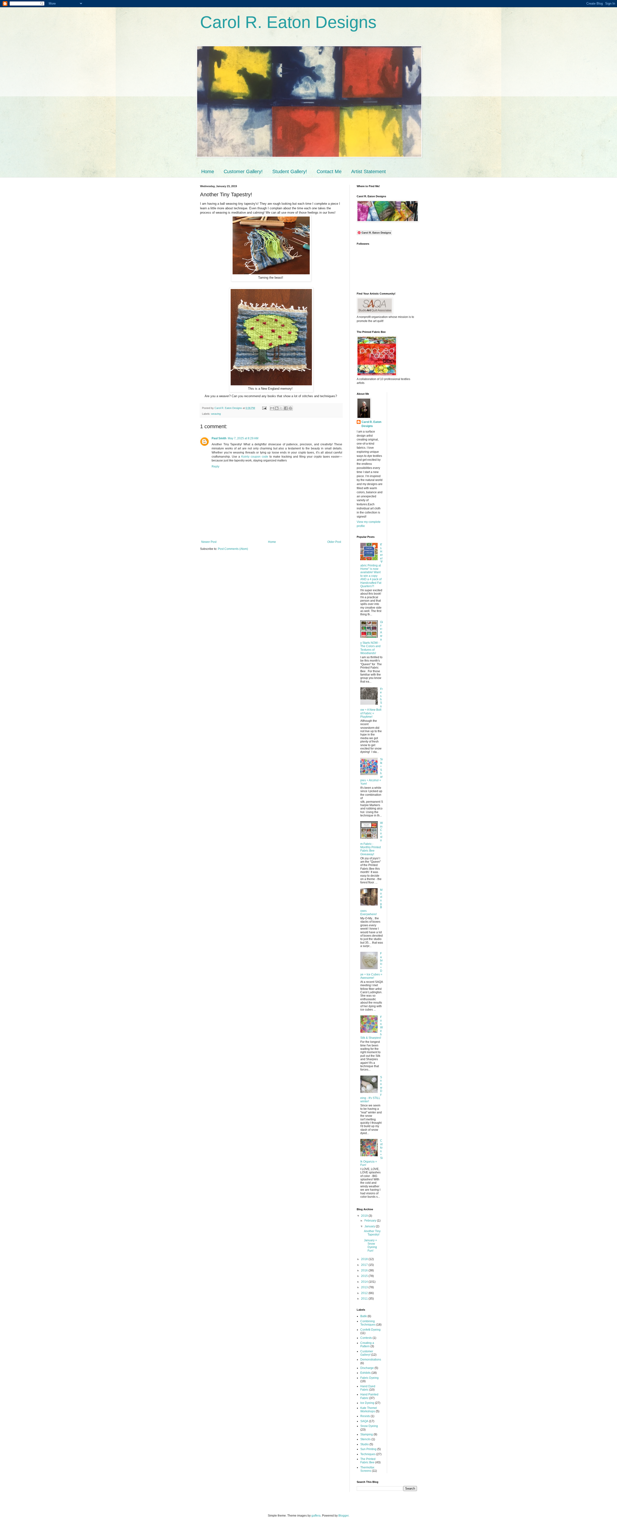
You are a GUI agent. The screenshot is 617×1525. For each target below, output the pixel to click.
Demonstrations (370, 1359)
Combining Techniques (368, 1323)
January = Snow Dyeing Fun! (370, 1245)
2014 (365, 1281)
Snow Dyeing (369, 1426)
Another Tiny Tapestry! (372, 1232)
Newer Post (208, 542)
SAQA (364, 1421)
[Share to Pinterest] (290, 408)
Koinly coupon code (254, 456)
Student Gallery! (289, 171)
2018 (365, 1259)
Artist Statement (368, 171)
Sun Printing (368, 1449)
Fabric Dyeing (369, 1378)
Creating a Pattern (367, 1344)
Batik (363, 1316)
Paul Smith (219, 438)
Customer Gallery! (243, 171)
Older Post (334, 542)
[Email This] (272, 408)
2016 (365, 1270)
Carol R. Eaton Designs (288, 22)
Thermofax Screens (367, 1469)
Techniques (368, 1454)
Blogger (343, 1515)
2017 (365, 1265)
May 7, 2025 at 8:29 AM (243, 438)
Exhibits (365, 1372)
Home (207, 171)
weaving (216, 413)
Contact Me (329, 171)
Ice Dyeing (367, 1403)
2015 (365, 1276)
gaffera (316, 1515)
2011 (365, 1298)
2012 (365, 1293)
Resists (365, 1416)
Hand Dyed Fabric (367, 1388)
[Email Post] (264, 408)
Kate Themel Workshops (368, 1409)
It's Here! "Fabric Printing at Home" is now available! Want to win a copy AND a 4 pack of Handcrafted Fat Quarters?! (371, 565)
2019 (365, 1215)
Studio (364, 1444)
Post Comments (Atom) (233, 549)
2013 (365, 1287)
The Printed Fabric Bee (368, 1460)
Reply (215, 466)
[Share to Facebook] (285, 408)
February (370, 1220)
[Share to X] (281, 408)
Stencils (365, 1439)
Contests (366, 1338)
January (370, 1226)
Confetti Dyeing (370, 1329)
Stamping (366, 1434)
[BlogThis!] (276, 408)
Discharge (367, 1368)
